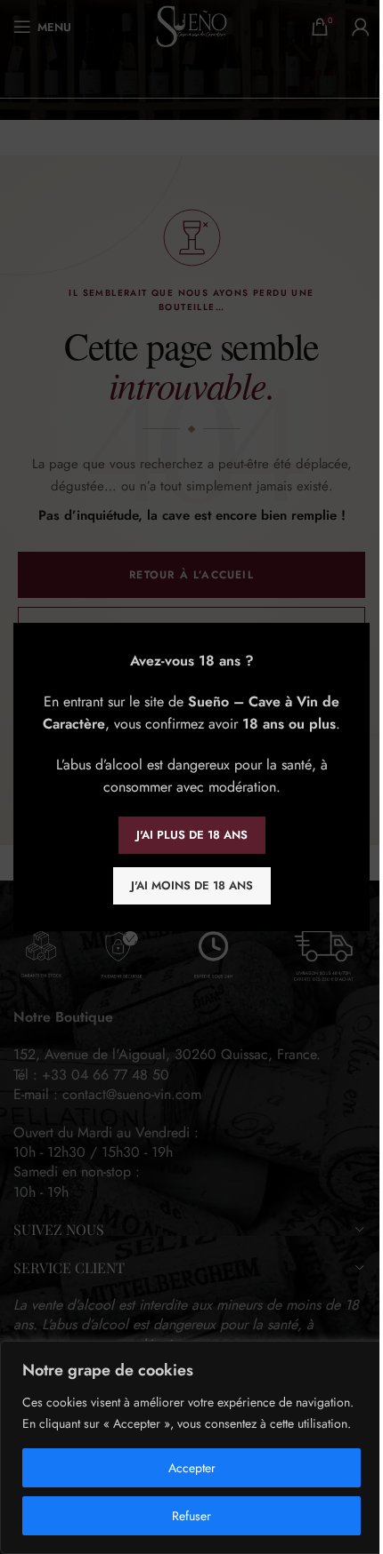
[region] (191, 1447)
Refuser (191, 1516)
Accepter (192, 1468)
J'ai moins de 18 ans (192, 885)
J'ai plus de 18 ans (192, 834)
